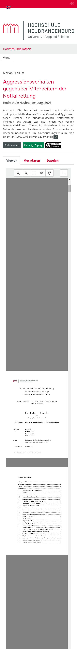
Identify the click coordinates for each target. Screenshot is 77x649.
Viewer (11, 160)
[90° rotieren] (49, 173)
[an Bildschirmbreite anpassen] (34, 173)
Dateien (53, 160)
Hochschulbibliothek (17, 49)
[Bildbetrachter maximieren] (64, 173)
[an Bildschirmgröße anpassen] (42, 173)
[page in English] (8, 7)
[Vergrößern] (18, 173)
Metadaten (31, 160)
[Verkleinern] (26, 173)
